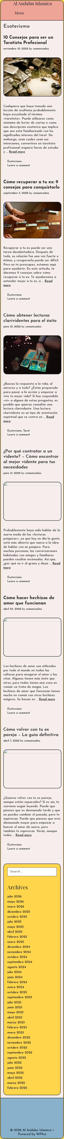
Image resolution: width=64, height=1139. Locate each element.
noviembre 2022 (19, 1042)
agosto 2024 (16, 967)
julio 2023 (14, 1002)
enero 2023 (15, 1032)
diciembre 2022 (18, 1037)
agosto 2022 (16, 1058)
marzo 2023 (16, 1022)
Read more (17, 152)
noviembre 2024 (19, 952)
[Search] (54, 13)
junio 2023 (14, 1007)
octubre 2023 (17, 992)
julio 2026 (14, 896)
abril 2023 (14, 1017)
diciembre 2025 (18, 912)
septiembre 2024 (19, 962)
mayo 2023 (15, 1012)
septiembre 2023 (19, 997)
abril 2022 (14, 1078)
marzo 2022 (16, 1083)
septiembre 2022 (19, 1052)
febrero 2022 (17, 1088)
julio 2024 (14, 972)
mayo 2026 (15, 901)
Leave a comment (18, 165)
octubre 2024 (17, 957)
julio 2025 (14, 922)
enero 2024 (15, 987)
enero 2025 (15, 942)
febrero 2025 (17, 937)
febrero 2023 (17, 1027)
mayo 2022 (15, 1073)
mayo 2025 (15, 927)
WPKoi (41, 1134)
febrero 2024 (17, 982)
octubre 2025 (17, 917)
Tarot (26, 431)
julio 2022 (14, 1063)
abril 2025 (14, 932)
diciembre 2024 (18, 947)
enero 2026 (15, 906)
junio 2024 (14, 977)
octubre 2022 (17, 1047)
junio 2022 (14, 1068)
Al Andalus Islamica (32, 3)
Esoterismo (14, 161)
